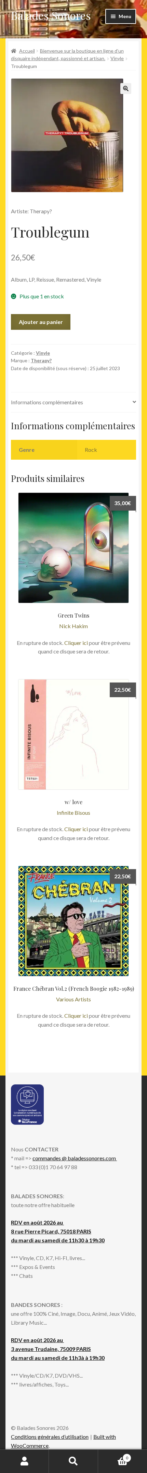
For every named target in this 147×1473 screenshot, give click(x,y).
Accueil (27, 51)
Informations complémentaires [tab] (47, 402)
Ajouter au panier (41, 322)
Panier (113, 1455)
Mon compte (24, 1461)
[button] (125, 88)
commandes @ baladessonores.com (74, 1158)
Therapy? (41, 360)
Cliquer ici (76, 642)
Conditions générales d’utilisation (50, 1436)
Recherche (73, 1461)
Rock (91, 449)
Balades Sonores (51, 15)
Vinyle (117, 58)
